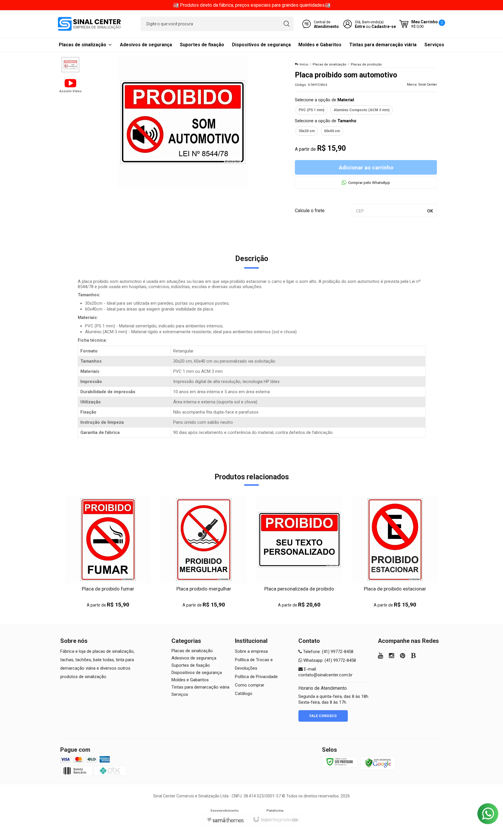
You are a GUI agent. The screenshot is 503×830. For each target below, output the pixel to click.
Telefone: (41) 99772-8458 (327, 651)
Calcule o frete (310, 210)
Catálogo (243, 693)
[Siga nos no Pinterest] (402, 656)
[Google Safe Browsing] (378, 763)
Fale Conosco (323, 716)
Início (304, 64)
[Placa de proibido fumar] (108, 552)
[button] (70, 85)
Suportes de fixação (190, 665)
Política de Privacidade (256, 676)
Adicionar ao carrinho (366, 167)
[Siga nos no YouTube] (380, 656)
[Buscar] (286, 24)
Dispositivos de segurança (196, 672)
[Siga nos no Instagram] (391, 656)
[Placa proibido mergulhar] (203, 552)
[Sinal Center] (89, 23)
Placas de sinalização (329, 64)
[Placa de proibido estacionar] (395, 552)
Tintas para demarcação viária (200, 687)
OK (430, 211)
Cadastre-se (383, 26)
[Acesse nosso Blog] (413, 656)
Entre (360, 26)
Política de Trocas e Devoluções (254, 664)
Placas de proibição (366, 64)
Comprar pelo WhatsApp (369, 182)
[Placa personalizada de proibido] (299, 552)
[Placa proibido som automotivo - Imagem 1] (70, 64)
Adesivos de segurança (193, 658)
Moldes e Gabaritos (190, 679)
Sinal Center (427, 84)
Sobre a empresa (251, 651)
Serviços (179, 694)
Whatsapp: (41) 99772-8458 (329, 660)
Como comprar (249, 685)
